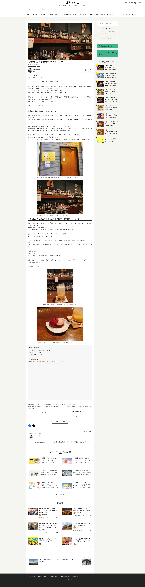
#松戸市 (30, 66)
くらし (118, 14)
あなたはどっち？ (53, 14)
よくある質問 (54, 576)
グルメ (37, 9)
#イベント (100, 36)
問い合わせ (32, 576)
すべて (29, 14)
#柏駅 (114, 33)
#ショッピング (107, 31)
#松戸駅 (34, 66)
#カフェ (114, 31)
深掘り (103, 14)
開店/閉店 (83, 14)
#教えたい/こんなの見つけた (105, 41)
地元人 (75, 14)
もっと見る (59, 494)
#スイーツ (100, 33)
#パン (105, 33)
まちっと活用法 (63, 576)
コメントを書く (61, 421)
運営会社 (46, 576)
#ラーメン (100, 31)
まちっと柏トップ (30, 9)
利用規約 (40, 576)
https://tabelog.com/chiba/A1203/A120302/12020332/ (49, 361)
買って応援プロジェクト (131, 14)
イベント (42, 14)
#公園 (105, 36)
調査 (97, 14)
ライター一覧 (87, 431)
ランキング (110, 14)
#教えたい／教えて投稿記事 (104, 38)
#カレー (110, 33)
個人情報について (73, 576)
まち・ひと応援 (66, 14)
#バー (38, 66)
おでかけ (91, 14)
